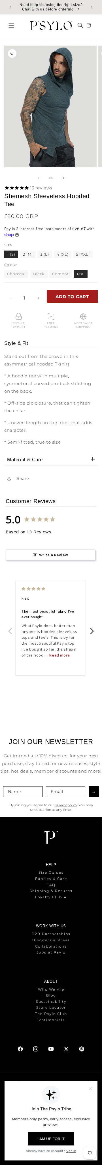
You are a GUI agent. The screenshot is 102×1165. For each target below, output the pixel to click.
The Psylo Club (51, 1014)
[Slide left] (38, 178)
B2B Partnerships (51, 934)
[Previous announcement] (10, 7)
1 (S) (11, 254)
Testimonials (51, 1020)
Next (92, 628)
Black (40, 274)
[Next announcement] (91, 7)
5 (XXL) (83, 254)
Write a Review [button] (53, 554)
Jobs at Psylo (51, 952)
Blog (51, 995)
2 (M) (28, 254)
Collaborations (51, 946)
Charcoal (17, 274)
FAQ (51, 885)
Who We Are (51, 989)
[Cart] (89, 25)
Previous (10, 628)
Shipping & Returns (51, 891)
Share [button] (23, 478)
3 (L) (44, 254)
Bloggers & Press (51, 940)
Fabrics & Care (51, 879)
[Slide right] (63, 178)
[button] (11, 25)
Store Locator (51, 1007)
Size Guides (51, 872)
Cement (62, 274)
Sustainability (51, 1001)
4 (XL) (63, 254)
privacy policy (66, 805)
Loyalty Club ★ (51, 897)
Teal (80, 274)
